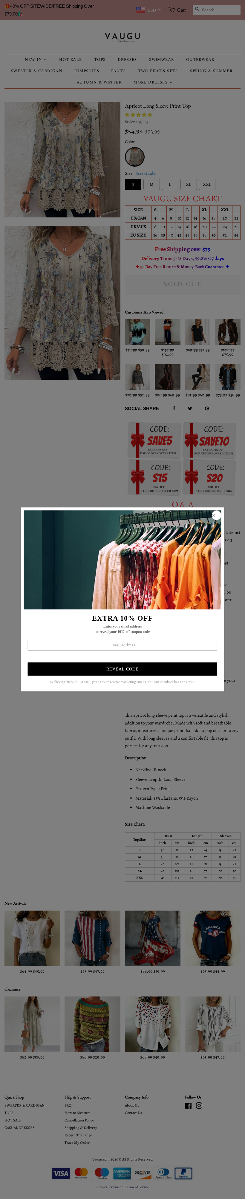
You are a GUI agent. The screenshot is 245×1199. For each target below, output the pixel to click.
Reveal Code (122, 669)
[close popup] (216, 515)
